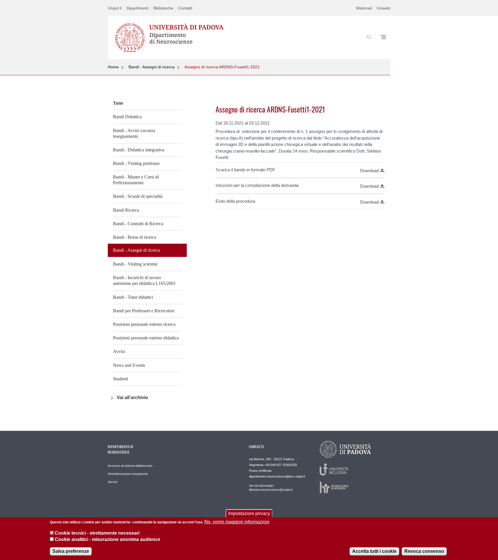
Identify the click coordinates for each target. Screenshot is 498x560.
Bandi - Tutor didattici (133, 297)
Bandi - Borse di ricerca (134, 237)
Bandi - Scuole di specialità (138, 196)
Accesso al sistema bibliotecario (130, 465)
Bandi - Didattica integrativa (138, 149)
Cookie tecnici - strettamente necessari (97, 532)
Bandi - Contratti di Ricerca (138, 223)
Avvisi (119, 351)
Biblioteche (163, 8)
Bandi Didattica (127, 116)
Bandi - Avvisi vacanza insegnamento (134, 133)
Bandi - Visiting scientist (135, 264)
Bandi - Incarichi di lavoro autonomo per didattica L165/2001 (144, 280)
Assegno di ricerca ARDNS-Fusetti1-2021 (222, 67)
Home (113, 67)
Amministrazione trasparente (128, 474)
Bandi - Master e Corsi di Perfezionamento (136, 179)
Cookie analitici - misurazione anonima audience (107, 539)
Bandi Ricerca (126, 210)
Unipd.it (115, 8)
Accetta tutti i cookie (374, 551)
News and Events (129, 365)
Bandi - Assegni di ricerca (152, 67)
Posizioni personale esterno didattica (146, 337)
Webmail (364, 8)
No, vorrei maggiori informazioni (236, 521)
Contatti (185, 8)
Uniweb (383, 8)
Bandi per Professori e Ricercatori (143, 310)
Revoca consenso (424, 551)
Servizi (112, 482)
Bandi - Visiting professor (136, 163)
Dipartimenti (137, 8)
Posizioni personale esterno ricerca (144, 324)
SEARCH (380, 45)
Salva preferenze (70, 551)
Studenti (120, 378)
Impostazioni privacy (249, 513)
